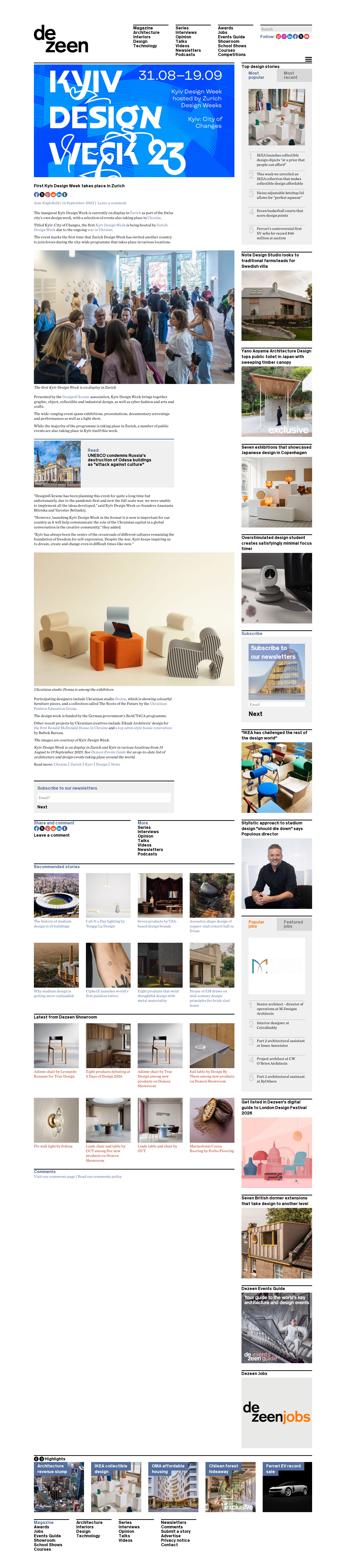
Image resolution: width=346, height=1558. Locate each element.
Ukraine (154, 217)
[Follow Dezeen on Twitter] (301, 37)
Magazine (143, 28)
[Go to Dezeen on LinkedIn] (290, 37)
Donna (120, 698)
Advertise (171, 1536)
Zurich (135, 212)
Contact (169, 1545)
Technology (145, 46)
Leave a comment (111, 202)
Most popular (256, 75)
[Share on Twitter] (42, 195)
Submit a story (176, 1531)
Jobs (222, 32)
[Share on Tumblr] (65, 195)
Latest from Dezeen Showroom (65, 1017)
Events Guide (231, 37)
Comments (172, 1527)
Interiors (142, 37)
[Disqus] (134, 1240)
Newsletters (188, 50)
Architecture (146, 32)
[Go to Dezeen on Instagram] (284, 37)
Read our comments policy (100, 1176)
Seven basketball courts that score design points (280, 213)
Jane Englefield (47, 202)
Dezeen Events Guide (108, 752)
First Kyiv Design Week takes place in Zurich (79, 186)
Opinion (183, 37)
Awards (225, 28)
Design (140, 41)
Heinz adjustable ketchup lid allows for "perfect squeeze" (280, 195)
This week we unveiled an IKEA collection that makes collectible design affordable (280, 179)
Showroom (228, 41)
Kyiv (89, 764)
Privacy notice (175, 1540)
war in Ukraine (100, 229)
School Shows (232, 46)
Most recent (291, 75)
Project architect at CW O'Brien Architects (276, 1061)
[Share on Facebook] (37, 195)
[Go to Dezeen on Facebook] (295, 37)
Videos (182, 46)
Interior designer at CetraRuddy (273, 1025)
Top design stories (260, 66)
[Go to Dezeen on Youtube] (307, 37)
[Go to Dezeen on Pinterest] (279, 37)
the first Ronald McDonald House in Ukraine (71, 727)
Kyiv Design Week (111, 225)
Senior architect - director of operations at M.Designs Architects (280, 1009)
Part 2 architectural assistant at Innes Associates (281, 1043)
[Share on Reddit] (53, 195)
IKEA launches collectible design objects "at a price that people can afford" (281, 160)
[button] (308, 60)
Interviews (186, 32)
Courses (226, 50)
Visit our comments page (54, 1176)
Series (182, 28)
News (115, 764)
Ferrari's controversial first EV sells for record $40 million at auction (279, 233)
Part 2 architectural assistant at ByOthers (281, 1078)
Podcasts (185, 54)
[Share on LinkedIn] (59, 195)
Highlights (55, 1459)
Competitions (232, 54)
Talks (181, 41)
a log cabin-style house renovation (143, 727)
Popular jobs (256, 924)
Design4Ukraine (76, 396)
